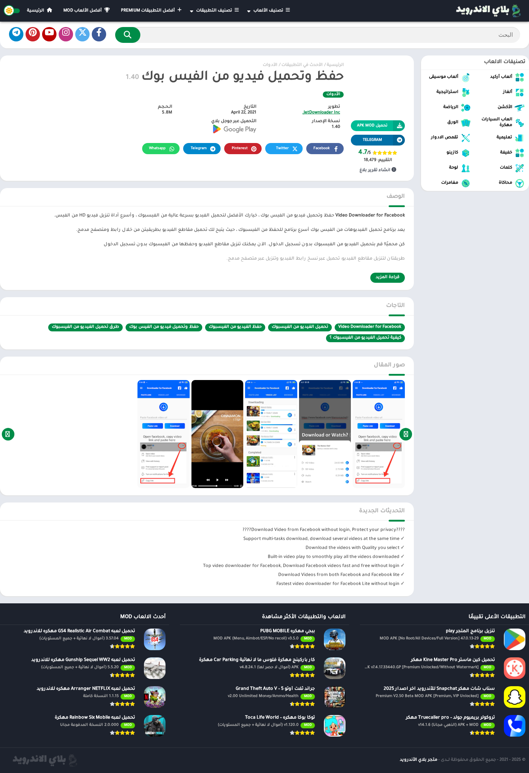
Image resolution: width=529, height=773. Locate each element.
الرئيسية (36, 11)
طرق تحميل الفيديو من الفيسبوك (85, 327)
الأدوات (270, 65)
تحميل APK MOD (372, 126)
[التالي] (8, 434)
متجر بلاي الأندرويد (418, 760)
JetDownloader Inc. (321, 113)
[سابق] (406, 434)
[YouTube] (49, 34)
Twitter (282, 149)
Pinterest (240, 149)
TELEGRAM (372, 140)
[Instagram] (66, 34)
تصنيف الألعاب (268, 11)
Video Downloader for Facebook (369, 327)
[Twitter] (82, 34)
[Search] (127, 35)
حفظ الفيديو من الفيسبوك (235, 327)
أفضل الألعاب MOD (83, 11)
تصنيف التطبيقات (214, 11)
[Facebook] (99, 34)
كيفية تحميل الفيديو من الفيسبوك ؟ (365, 338)
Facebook (321, 149)
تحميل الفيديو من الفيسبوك (300, 327)
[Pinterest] (33, 34)
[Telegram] (16, 34)
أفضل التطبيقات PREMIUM (148, 11)
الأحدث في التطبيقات (301, 65)
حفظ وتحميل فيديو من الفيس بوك (164, 327)
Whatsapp (157, 149)
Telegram (199, 149)
